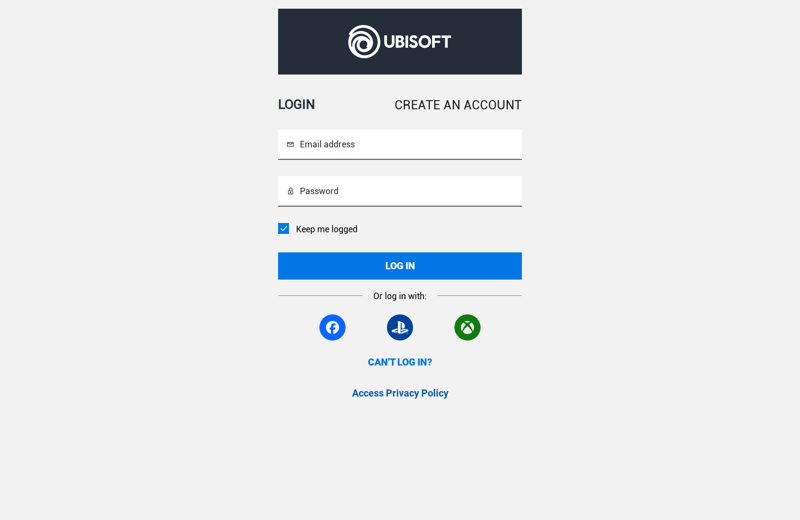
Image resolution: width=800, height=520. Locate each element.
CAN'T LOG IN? (400, 362)
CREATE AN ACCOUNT (458, 105)
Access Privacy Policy (400, 393)
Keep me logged (327, 229)
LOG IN (400, 265)
